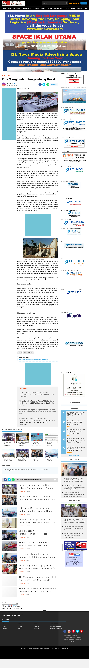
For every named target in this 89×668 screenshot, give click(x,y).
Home (4, 8)
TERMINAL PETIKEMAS (56, 628)
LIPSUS (43, 8)
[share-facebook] (40, 84)
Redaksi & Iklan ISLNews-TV (71, 635)
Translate (14, 605)
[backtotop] (44, 611)
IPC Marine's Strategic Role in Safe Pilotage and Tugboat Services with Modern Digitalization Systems (76, 431)
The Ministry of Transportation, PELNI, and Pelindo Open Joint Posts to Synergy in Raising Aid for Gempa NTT (37, 580)
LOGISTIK (49, 8)
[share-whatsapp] (47, 84)
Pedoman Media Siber (70, 637)
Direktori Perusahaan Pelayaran (72, 639)
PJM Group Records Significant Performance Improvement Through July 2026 (36, 511)
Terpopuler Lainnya (74, 455)
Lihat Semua (30, 600)
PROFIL (73, 8)
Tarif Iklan (79, 637)
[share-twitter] (43, 84)
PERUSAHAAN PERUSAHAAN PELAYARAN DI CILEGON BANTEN (76, 414)
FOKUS (35, 624)
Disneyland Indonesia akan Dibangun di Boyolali (33, 359)
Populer (84, 3)
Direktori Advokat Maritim (71, 642)
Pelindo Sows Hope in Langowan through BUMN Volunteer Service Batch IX (38, 499)
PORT (67, 8)
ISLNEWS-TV (36, 8)
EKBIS (20, 352)
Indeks (9, 8)
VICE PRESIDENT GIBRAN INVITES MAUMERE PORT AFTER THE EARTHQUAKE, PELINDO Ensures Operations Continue (36, 534)
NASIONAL (4, 628)
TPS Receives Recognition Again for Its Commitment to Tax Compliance (38, 590)
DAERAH (4, 624)
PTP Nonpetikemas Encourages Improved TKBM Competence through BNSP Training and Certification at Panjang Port (37, 557)
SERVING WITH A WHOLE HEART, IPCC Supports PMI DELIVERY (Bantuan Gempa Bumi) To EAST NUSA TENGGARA (38, 545)
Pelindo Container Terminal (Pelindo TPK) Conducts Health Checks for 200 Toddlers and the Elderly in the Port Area (76, 422)
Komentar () (54, 84)
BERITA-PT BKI (17, 8)
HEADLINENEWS (27, 8)
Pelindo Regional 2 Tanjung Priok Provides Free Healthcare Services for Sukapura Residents (37, 568)
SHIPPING (79, 8)
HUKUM (4, 626)
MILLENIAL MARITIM (59, 8)
